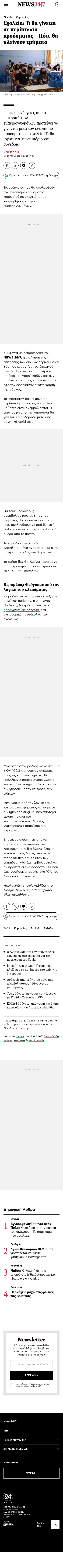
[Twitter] (15, 165)
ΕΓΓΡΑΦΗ (31, 1473)
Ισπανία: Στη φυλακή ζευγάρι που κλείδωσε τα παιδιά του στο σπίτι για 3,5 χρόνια (32, 970)
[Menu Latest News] (57, 4)
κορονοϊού (12, 196)
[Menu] (6, 4)
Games (20, 1036)
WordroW (19, 1040)
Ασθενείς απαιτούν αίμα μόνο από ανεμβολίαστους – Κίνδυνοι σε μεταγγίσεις (30, 983)
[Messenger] (23, 165)
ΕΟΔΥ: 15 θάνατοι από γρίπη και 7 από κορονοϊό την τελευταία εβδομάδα (33, 1005)
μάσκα (14, 821)
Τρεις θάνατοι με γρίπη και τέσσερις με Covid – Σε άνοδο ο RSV (31, 995)
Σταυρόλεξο (51, 1036)
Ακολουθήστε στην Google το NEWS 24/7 (28, 1021)
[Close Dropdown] (58, 1421)
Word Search (36, 1040)
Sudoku (8, 1040)
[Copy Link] (32, 165)
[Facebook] (7, 165)
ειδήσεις (22, 894)
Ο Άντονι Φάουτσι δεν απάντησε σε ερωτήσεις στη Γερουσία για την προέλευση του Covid (31, 956)
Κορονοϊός (22, 17)
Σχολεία (35, 928)
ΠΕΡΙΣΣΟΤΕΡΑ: (13, 945)
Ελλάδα (8, 17)
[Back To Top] (55, 1524)
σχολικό (31, 196)
